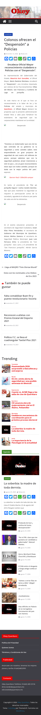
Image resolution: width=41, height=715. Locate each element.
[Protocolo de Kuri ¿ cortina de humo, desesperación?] (9, 526)
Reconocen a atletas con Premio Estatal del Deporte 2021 (18, 318)
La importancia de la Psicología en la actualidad (24, 441)
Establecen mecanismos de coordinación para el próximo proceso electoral (24, 417)
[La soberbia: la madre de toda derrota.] (20, 465)
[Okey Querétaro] (20, 8)
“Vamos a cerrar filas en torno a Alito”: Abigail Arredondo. (27, 583)
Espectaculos (15, 390)
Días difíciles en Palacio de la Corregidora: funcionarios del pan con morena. (27, 610)
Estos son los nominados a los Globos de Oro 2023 (20, 274)
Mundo (14, 376)
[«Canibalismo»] (9, 598)
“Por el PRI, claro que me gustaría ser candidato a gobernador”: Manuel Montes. (27, 541)
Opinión (14, 426)
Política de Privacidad (10, 643)
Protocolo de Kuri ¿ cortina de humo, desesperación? (25, 525)
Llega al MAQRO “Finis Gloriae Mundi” (21, 267)
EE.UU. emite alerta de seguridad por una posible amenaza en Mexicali (24, 381)
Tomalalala (15, 364)
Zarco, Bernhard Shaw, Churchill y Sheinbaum (27, 555)
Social (13, 438)
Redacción (24, 54)
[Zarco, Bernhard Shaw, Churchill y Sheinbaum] (9, 557)
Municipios (15, 413)
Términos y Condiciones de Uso (14, 652)
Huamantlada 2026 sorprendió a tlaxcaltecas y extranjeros (24, 368)
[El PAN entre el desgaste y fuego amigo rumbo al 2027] (9, 570)
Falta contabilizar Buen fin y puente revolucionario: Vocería (20, 297)
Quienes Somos (8, 647)
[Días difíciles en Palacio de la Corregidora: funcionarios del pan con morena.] (9, 612)
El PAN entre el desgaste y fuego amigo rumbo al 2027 (27, 568)
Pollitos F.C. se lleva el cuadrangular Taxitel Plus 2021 (20, 339)
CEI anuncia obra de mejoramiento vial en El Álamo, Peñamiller (23, 405)
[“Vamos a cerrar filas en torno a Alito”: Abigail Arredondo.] (9, 584)
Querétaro (8, 34)
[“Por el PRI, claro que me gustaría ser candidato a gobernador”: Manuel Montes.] (9, 542)
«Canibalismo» (23, 596)
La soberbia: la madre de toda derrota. (23, 430)
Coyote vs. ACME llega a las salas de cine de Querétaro (24, 393)
